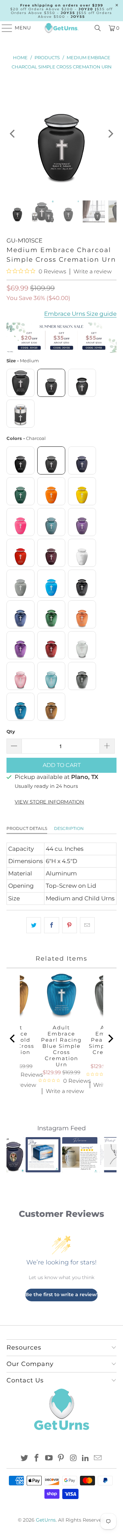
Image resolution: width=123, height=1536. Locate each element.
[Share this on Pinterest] (69, 925)
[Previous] (13, 133)
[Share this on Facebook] (51, 925)
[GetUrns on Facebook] (37, 1458)
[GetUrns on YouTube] (49, 1458)
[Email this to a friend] (87, 925)
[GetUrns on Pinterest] (61, 1458)
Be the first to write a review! (61, 1294)
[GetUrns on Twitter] (24, 1458)
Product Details (26, 828)
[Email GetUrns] (98, 1458)
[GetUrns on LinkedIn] (86, 1458)
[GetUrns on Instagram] (73, 1458)
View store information (49, 802)
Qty (10, 731)
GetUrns (46, 1520)
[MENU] (4, 28)
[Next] (110, 133)
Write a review (92, 272)
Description (69, 828)
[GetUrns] (61, 28)
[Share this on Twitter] (33, 925)
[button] (15, 1154)
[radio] (20, 383)
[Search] (97, 28)
